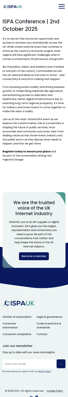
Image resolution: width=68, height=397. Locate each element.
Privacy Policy (44, 371)
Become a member (34, 256)
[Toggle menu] (61, 6)
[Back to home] (13, 6)
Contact (42, 334)
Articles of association (17, 317)
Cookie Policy (54, 391)
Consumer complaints (17, 334)
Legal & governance (49, 317)
